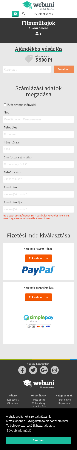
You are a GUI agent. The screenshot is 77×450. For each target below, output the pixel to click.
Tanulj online (64, 399)
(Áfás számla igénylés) (21, 104)
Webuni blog (38, 403)
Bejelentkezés (43, 14)
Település (10, 127)
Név (6, 112)
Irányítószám (12, 142)
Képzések (64, 403)
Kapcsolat (13, 399)
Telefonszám (12, 172)
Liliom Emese (38, 28)
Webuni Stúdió (38, 406)
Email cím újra (13, 202)
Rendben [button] (38, 440)
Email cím (10, 187)
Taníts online (38, 399)
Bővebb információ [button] (19, 430)
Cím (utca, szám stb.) (18, 157)
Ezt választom (38, 258)
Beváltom (64, 69)
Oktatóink (12, 403)
